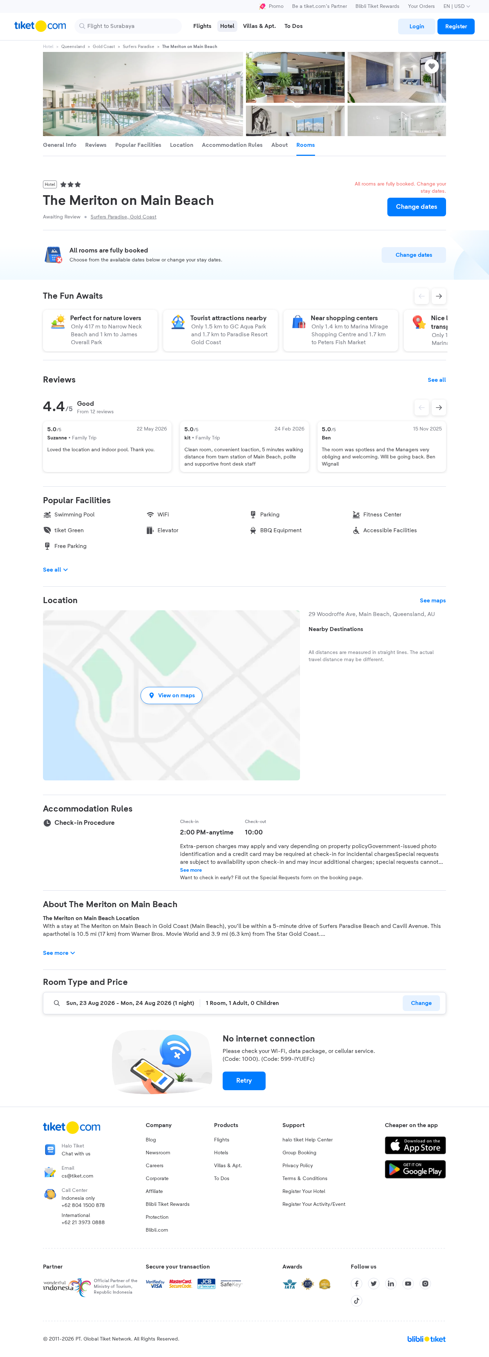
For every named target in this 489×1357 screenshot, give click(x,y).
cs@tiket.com (77, 1176)
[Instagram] (425, 1283)
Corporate (157, 1178)
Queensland (73, 46)
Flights (221, 1140)
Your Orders (421, 6)
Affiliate (154, 1191)
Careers (155, 1166)
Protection (157, 1217)
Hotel (48, 46)
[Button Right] (439, 407)
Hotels (221, 1153)
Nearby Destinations (336, 629)
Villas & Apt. (228, 1166)
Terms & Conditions (305, 1178)
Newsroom (158, 1153)
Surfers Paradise (138, 46)
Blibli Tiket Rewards (377, 6)
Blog (151, 1140)
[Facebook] (356, 1283)
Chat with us (76, 1154)
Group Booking (299, 1153)
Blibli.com (157, 1230)
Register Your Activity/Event (313, 1204)
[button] (171, 695)
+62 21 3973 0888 (83, 1222)
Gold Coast (104, 46)
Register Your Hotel (303, 1191)
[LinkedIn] (391, 1283)
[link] (416, 26)
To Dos (221, 1178)
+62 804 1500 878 (83, 1205)
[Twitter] (373, 1283)
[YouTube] (408, 1283)
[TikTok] (356, 1301)
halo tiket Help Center (307, 1140)
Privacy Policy (297, 1166)
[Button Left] (422, 407)
